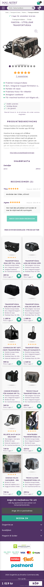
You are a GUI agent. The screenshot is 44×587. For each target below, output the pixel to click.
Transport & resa (15, 12)
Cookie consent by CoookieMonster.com (31, 585)
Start (7, 12)
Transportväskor (33, 12)
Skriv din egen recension (22, 219)
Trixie (29, 20)
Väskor (24, 12)
